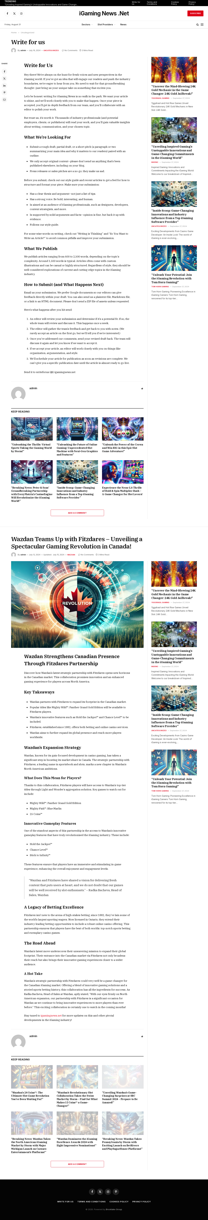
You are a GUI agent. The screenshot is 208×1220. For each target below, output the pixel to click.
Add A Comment (77, 513)
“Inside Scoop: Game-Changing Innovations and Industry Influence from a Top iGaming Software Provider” (76, 492)
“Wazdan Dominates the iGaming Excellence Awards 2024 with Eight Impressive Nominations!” (77, 1142)
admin (23, 50)
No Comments (71, 50)
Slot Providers (105, 24)
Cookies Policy (175, 3)
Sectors (86, 24)
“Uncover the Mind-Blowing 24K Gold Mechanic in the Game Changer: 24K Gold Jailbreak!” (173, 90)
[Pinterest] (4, 92)
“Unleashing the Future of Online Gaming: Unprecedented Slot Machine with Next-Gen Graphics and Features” (77, 449)
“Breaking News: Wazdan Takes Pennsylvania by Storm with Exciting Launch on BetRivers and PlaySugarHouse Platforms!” (122, 1143)
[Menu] (202, 24)
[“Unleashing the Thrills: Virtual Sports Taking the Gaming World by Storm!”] (32, 429)
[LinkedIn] (4, 85)
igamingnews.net (51, 1015)
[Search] (197, 24)
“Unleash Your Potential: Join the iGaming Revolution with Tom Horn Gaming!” (171, 278)
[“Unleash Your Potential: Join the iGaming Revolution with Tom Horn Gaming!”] (174, 258)
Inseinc (154, 162)
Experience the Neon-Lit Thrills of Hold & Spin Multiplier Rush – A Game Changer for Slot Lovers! (122, 491)
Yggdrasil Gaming (160, 98)
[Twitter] (4, 78)
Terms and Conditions (152, 3)
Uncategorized (51, 50)
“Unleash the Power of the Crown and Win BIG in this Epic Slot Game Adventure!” (122, 448)
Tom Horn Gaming (160, 287)
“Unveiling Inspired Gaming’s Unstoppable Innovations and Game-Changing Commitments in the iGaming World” (43, 4)
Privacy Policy (192, 3)
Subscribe (195, 13)
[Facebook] (4, 71)
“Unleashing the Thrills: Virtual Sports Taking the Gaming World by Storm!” (31, 448)
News (123, 24)
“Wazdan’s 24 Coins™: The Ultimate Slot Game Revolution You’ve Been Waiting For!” (30, 1096)
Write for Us (136, 3)
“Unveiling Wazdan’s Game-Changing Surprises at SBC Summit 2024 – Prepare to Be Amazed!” (119, 1097)
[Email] (4, 99)
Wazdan (71, 555)
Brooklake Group (114, 1209)
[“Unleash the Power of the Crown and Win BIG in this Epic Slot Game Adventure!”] (123, 429)
